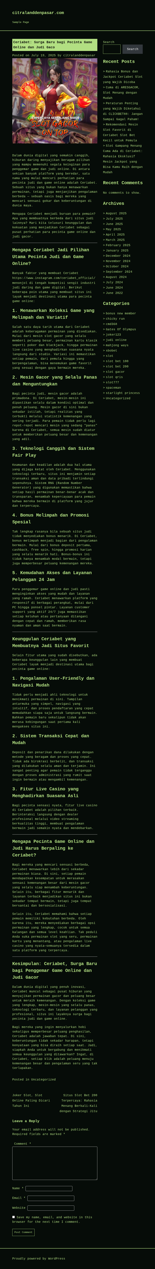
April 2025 (115, 234)
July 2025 (114, 219)
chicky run (115, 319)
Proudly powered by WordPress (38, 1258)
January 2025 (117, 250)
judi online (116, 340)
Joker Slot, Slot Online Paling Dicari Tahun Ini (31, 1101)
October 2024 (117, 266)
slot (109, 356)
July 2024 (114, 282)
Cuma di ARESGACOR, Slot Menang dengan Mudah (121, 93)
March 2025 (115, 240)
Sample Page (20, 22)
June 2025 (114, 224)
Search (108, 42)
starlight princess (123, 393)
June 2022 (114, 293)
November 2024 (118, 261)
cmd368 (111, 324)
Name (18, 1188)
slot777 (112, 382)
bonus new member (121, 313)
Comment (22, 1144)
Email (19, 1198)
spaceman (113, 388)
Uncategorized (43, 1079)
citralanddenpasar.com (38, 13)
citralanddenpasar (79, 55)
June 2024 (114, 288)
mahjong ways (117, 345)
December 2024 (118, 256)
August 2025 (116, 213)
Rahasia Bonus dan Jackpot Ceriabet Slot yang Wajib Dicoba (123, 77)
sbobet (111, 350)
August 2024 (116, 277)
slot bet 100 (117, 361)
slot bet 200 (117, 366)
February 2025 (118, 245)
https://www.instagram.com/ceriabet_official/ (53, 278)
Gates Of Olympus (121, 329)
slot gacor (115, 372)
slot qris (114, 377)
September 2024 (119, 272)
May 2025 (113, 229)
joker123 (113, 335)
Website (19, 1208)
